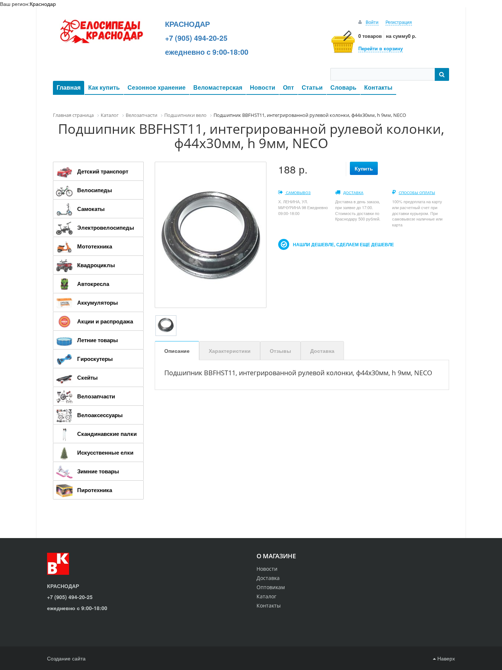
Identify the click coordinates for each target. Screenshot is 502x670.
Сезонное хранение (157, 87)
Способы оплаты (417, 192)
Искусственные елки (105, 452)
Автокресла (93, 284)
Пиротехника (94, 490)
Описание (177, 350)
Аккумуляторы (97, 302)
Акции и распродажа (105, 321)
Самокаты (91, 209)
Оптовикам (271, 587)
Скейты (87, 377)
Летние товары (97, 340)
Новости (262, 87)
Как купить (104, 87)
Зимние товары (98, 471)
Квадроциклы (96, 265)
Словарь (343, 87)
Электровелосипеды (105, 227)
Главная (68, 87)
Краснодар (43, 3)
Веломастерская (217, 87)
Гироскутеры (95, 359)
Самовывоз (298, 192)
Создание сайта (66, 658)
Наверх (445, 658)
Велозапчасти (96, 396)
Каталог (266, 596)
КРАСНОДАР (187, 24)
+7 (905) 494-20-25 (196, 38)
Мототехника (94, 246)
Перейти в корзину (380, 48)
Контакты (378, 87)
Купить (364, 168)
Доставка (353, 192)
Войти (372, 22)
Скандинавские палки (107, 434)
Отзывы (280, 350)
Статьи (312, 87)
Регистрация (399, 22)
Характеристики (230, 350)
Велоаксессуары (100, 415)
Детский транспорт (102, 171)
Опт (288, 87)
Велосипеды (94, 190)
